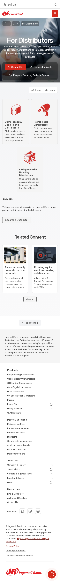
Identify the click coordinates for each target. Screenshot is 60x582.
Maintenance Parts (16, 453)
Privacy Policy (12, 546)
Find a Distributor (15, 494)
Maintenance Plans (16, 424)
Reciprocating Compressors (20, 374)
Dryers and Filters (15, 391)
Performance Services (18, 428)
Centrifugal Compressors (19, 387)
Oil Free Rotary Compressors (21, 379)
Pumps (10, 400)
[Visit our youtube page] (30, 511)
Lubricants (12, 437)
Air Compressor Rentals (18, 445)
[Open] (55, 13)
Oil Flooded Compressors (19, 383)
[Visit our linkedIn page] (22, 511)
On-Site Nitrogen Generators (21, 395)
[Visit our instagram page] (38, 511)
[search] (55, 4)
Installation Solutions (17, 449)
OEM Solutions (14, 413)
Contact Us (12, 502)
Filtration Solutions (16, 432)
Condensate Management (19, 441)
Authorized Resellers (17, 498)
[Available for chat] (52, 574)
